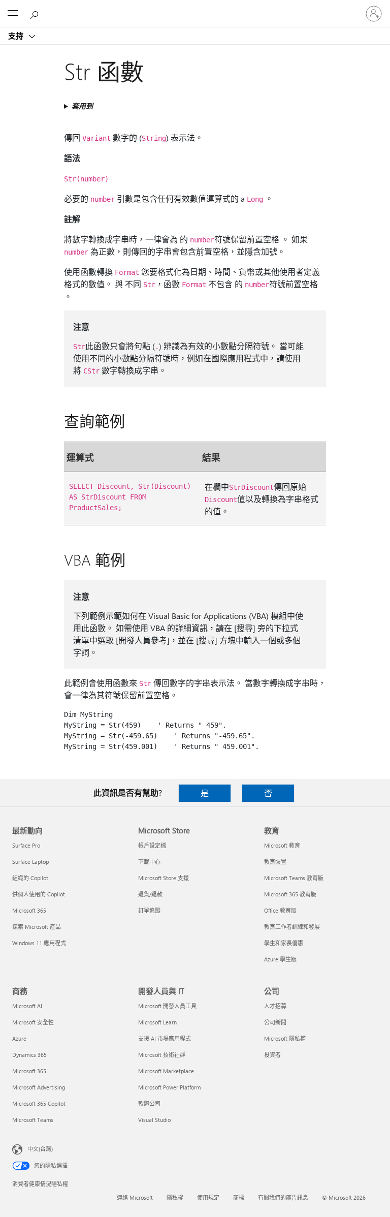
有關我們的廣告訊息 (283, 1197)
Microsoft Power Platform (169, 1087)
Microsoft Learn (157, 1022)
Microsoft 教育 (282, 845)
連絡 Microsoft (135, 1197)
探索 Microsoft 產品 (36, 926)
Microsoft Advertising (38, 1087)
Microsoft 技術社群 (161, 1054)
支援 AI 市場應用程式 (164, 1038)
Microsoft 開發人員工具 (167, 1006)
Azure (19, 1038)
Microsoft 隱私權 (285, 1038)
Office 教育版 (280, 910)
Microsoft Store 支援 (163, 878)
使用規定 (208, 1197)
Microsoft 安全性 (33, 1022)
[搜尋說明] (35, 13)
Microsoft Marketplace (166, 1071)
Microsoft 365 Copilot (39, 1103)
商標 (238, 1197)
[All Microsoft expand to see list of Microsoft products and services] (13, 14)
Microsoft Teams (32, 1120)
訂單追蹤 (149, 910)
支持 (16, 35)
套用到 (82, 106)
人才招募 (275, 1006)
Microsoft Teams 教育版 (293, 878)
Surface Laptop (30, 861)
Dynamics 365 (29, 1054)
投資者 (272, 1054)
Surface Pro (26, 845)
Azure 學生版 (280, 959)
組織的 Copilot (30, 878)
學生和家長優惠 (283, 943)
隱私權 (175, 1197)
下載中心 (149, 861)
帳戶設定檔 (152, 845)
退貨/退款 (150, 894)
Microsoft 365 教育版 (290, 894)
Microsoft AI (27, 1006)
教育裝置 (275, 861)
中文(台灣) (40, 1148)
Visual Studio (154, 1120)
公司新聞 (275, 1022)
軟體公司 (149, 1103)
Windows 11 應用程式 (39, 943)
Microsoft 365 (29, 910)
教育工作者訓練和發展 (292, 926)
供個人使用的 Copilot (38, 894)
